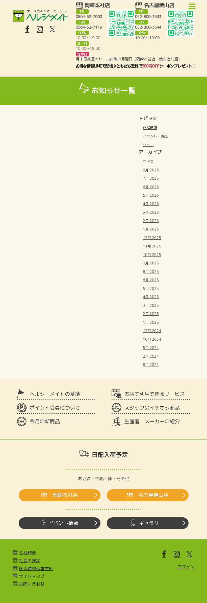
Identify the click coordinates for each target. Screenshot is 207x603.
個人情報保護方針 (36, 568)
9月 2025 (151, 263)
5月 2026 (151, 195)
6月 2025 (151, 279)
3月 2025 (151, 305)
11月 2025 (152, 246)
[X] (52, 29)
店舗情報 (150, 127)
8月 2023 (151, 364)
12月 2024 (152, 330)
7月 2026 (151, 178)
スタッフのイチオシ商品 (152, 407)
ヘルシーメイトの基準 (55, 394)
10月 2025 (152, 254)
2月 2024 (151, 356)
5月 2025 (151, 288)
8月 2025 (151, 271)
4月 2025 (151, 296)
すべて (148, 161)
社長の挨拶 (29, 561)
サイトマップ (32, 576)
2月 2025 (151, 313)
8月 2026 (151, 170)
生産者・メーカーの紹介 (152, 421)
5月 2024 (151, 347)
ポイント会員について (55, 407)
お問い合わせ (32, 584)
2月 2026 (151, 220)
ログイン (185, 567)
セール (148, 144)
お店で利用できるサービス (154, 394)
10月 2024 (152, 339)
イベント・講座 (155, 136)
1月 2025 (151, 322)
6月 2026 (151, 186)
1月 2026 (151, 229)
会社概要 (27, 553)
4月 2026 (151, 203)
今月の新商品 (45, 421)
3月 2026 (151, 212)
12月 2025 (152, 237)
